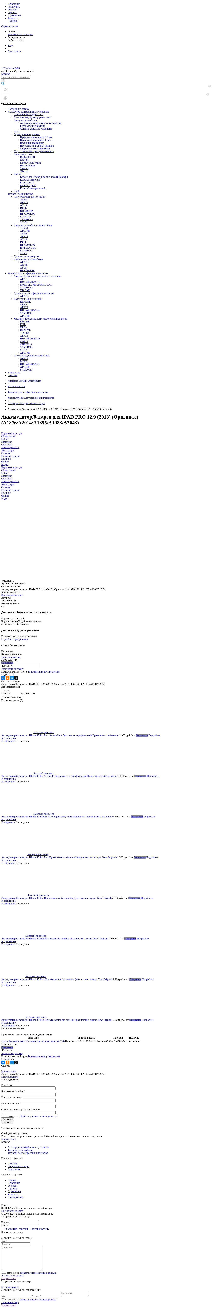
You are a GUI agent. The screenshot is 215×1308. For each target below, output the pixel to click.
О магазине (14, 4)
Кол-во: (6, 665)
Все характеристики (12, 595)
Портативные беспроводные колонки (34, 151)
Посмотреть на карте (12, 1211)
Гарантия (12, 12)
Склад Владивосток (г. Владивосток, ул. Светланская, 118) (33, 1041)
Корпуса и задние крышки (28, 298)
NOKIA (24, 341)
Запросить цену (10, 1302)
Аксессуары (7, 484)
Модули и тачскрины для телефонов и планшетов (40, 318)
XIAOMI (25, 230)
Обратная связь (9, 26)
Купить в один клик (12, 1275)
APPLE (24, 202)
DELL (23, 208)
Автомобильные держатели (28, 114)
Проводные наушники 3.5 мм (36, 137)
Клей (16, 191)
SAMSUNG (26, 219)
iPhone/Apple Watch (30, 162)
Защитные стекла (23, 154)
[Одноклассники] (7, 678)
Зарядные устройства (25, 120)
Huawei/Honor (27, 165)
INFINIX (25, 321)
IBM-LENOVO (28, 247)
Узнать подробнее (10, 657)
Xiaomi (24, 171)
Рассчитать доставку (12, 668)
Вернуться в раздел (11, 467)
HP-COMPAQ (27, 213)
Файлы (5, 495)
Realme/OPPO (27, 157)
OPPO (23, 304)
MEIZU (24, 361)
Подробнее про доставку (14, 639)
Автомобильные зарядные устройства (40, 123)
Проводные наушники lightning (37, 145)
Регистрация (14, 51)
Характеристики (10, 481)
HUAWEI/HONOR (30, 281)
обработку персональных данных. (38, 1116)
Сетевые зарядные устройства (36, 128)
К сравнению (8, 738)
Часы (16, 131)
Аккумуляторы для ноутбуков (30, 196)
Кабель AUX (27, 182)
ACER (23, 199)
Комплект (6, 475)
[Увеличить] (40, 578)
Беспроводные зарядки (32, 125)
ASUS (23, 205)
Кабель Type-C (28, 185)
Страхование (14, 15)
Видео (4, 498)
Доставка (12, 9)
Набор (4, 473)
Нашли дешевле (9, 1076)
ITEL (23, 324)
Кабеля (17, 174)
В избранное (8, 741)
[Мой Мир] (12, 678)
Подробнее (154, 735)
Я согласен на (31, 1116)
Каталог (5, 73)
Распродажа (14, 372)
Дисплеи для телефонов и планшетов (34, 293)
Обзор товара (8, 470)
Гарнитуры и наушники (27, 134)
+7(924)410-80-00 (10, 68)
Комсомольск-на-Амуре (20, 34)
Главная (12, 1180)
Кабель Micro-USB (30, 179)
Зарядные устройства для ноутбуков (33, 225)
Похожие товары (10, 490)
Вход (10, 45)
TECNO (24, 333)
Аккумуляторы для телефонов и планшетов (37, 276)
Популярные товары (18, 108)
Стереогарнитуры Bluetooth (35, 148)
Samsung (24, 168)
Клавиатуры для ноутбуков (28, 259)
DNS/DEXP (26, 211)
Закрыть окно (8, 1071)
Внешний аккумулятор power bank (32, 117)
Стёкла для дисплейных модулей (31, 355)
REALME (25, 301)
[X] (16, 678)
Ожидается (7, 662)
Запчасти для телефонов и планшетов (28, 273)
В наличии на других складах (44, 671)
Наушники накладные (32, 142)
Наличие (6, 492)
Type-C (24, 228)
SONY (23, 222)
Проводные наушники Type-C (36, 140)
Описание (6, 478)
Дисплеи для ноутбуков (26, 256)
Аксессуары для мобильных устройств (28, 111)
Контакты (13, 18)
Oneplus (24, 160)
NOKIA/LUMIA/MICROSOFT (36, 284)
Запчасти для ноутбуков (20, 194)
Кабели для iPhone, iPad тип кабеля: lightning (44, 177)
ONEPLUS (26, 344)
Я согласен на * (31, 1272)
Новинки (12, 21)
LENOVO (25, 216)
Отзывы (5, 487)
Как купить (14, 6)
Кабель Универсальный (32, 188)
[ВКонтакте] (3, 678)
